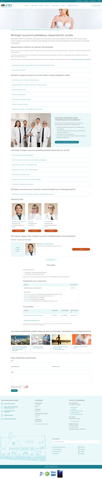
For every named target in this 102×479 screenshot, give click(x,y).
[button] (2, 1)
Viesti (12, 372)
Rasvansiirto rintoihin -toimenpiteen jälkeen (25, 169)
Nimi (12, 360)
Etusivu (13, 29)
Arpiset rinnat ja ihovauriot (20, 104)
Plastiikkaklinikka (24, 29)
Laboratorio (73, 409)
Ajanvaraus (86, 1)
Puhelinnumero (56, 366)
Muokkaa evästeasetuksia (51, 466)
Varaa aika (18, 230)
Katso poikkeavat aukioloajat (41, 424)
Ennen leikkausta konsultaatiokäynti (23, 155)
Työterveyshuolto (75, 412)
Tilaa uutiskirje (55, 438)
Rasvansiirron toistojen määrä (21, 174)
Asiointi (63, 5)
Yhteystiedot (93, 1)
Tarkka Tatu (26, 299)
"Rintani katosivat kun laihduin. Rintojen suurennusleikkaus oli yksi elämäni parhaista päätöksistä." (19, 348)
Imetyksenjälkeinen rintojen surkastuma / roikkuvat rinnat (29, 85)
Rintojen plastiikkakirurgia (34, 29)
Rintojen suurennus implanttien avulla (31, 320)
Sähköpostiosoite (15, 366)
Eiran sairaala (79, 1)
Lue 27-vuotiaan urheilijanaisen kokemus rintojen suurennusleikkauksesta (60, 348)
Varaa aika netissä (9, 403)
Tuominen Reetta (48, 221)
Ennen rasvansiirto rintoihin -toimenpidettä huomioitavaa (29, 160)
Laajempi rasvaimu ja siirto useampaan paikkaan (26, 179)
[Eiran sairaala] (6, 5)
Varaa (81, 249)
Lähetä (14, 390)
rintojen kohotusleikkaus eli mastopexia (80, 59)
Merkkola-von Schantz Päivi (18, 221)
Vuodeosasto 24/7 (75, 421)
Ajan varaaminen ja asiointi (58, 447)
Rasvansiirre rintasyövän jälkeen (21, 99)
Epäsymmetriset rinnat (19, 89)
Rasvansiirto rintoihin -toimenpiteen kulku (24, 165)
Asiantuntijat (34, 5)
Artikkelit (41, 5)
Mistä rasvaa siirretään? (19, 70)
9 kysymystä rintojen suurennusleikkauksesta (38, 347)
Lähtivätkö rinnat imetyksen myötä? (80, 347)
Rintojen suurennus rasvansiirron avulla (33, 315)
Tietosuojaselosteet (57, 449)
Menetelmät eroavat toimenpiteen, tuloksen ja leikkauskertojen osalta (32, 194)
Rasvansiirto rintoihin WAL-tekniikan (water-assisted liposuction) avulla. (33, 65)
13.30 (18, 249)
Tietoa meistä (55, 5)
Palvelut (26, 5)
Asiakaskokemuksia (72, 5)
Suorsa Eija (30, 221)
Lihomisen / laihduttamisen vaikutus (23, 184)
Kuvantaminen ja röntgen (77, 410)
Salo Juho (26, 296)
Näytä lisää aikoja (51, 259)
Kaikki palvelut (8, 415)
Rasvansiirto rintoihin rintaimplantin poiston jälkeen (27, 109)
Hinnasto (47, 5)
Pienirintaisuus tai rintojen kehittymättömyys (25, 80)
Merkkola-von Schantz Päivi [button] (45, 244)
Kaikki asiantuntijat (9, 419)
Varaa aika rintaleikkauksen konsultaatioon (66, 142)
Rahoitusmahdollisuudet (77, 414)
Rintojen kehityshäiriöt (18, 94)
